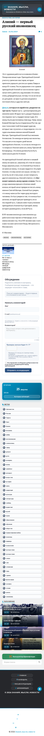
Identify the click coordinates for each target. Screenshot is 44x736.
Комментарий (10, 325)
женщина (9, 460)
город (8, 447)
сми (7, 562)
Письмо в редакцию (23, 684)
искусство (9, 477)
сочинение (9, 567)
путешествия (10, 554)
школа (8, 592)
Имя (6, 306)
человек (8, 584)
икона (6, 237)
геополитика (10, 443)
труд (7, 571)
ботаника (9, 430)
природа (9, 541)
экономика (9, 597)
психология (10, 545)
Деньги (5, 107)
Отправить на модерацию (18, 370)
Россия (8, 413)
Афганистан (10, 409)
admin (4, 32)
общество (9, 528)
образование (10, 520)
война (8, 435)
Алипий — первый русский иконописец (19, 24)
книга (8, 486)
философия (10, 579)
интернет (9, 473)
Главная (22, 675)
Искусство (7, 18)
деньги (8, 452)
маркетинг (9, 507)
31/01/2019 (13, 32)
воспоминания (10, 439)
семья (8, 558)
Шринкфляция (23, 688)
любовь (8, 503)
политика (9, 537)
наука (8, 516)
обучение (9, 524)
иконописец (16, 237)
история (27, 237)
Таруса (8, 418)
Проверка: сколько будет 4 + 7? (19, 345)
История (16, 18)
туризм (8, 575)
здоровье (9, 469)
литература (10, 499)
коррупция (9, 490)
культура (9, 494)
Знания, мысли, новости (16, 8)
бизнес (8, 426)
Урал (7, 422)
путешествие (10, 550)
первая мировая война (13, 533)
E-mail (12, 314)
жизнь (8, 464)
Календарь (22, 679)
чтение (8, 588)
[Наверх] (39, 689)
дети (7, 456)
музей (8, 511)
